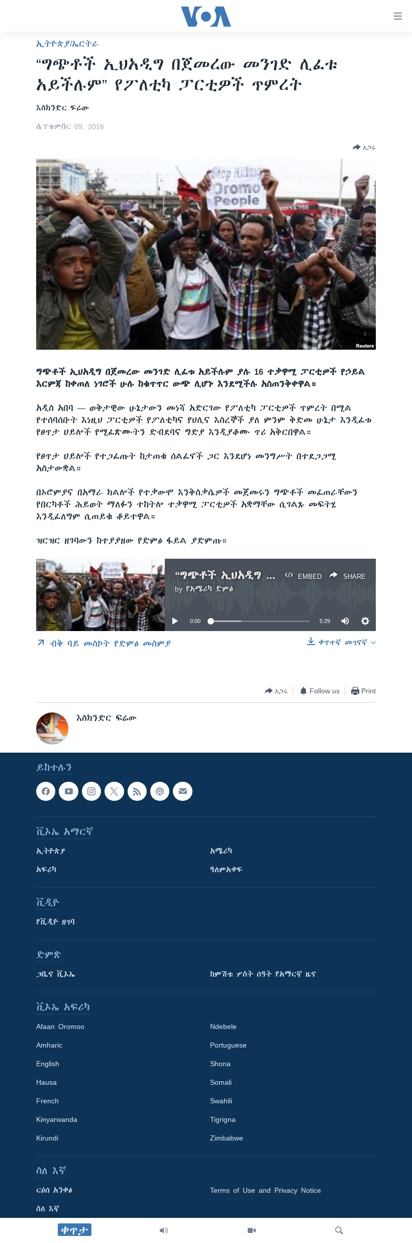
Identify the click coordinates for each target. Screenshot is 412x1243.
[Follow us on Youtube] (68, 791)
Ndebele (223, 1026)
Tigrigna (223, 1119)
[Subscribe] (182, 791)
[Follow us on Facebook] (45, 791)
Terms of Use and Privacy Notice (265, 1190)
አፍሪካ (46, 870)
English (47, 1064)
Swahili (221, 1101)
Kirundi (47, 1138)
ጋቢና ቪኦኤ (55, 974)
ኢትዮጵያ (50, 851)
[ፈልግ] (339, 1230)
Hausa (46, 1082)
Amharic (49, 1045)
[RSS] (137, 791)
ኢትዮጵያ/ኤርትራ (67, 44)
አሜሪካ (221, 851)
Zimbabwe (226, 1138)
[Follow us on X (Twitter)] (114, 791)
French (47, 1101)
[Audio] (164, 1230)
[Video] (252, 1230)
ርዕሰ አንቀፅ (54, 1190)
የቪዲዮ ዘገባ (55, 922)
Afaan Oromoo (60, 1026)
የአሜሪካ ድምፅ (209, 588)
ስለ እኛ (47, 1209)
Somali (221, 1082)
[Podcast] (159, 791)
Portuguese (228, 1045)
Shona (220, 1064)
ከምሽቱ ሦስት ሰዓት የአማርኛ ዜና (263, 974)
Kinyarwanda (56, 1119)
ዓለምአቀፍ (226, 870)
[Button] (364, 147)
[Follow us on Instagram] (91, 791)
